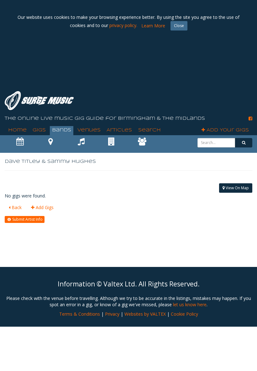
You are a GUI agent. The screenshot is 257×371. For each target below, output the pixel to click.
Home (17, 130)
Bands (61, 130)
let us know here (190, 304)
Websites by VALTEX (145, 314)
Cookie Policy (184, 314)
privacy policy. (123, 25)
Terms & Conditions (79, 314)
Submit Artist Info (27, 219)
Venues (89, 130)
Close (179, 25)
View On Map (237, 188)
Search (149, 130)
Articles (119, 130)
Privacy (112, 314)
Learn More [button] (153, 26)
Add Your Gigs (227, 130)
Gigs (39, 130)
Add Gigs (44, 207)
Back (16, 207)
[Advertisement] (138, 69)
